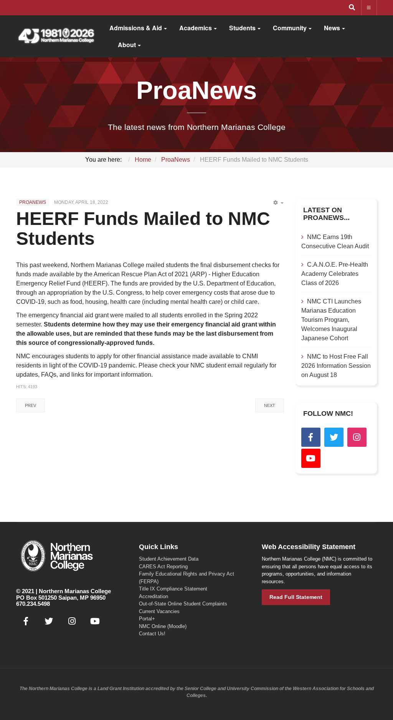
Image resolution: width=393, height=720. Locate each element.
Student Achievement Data (168, 559)
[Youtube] (310, 458)
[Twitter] (333, 437)
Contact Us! (152, 633)
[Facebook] (310, 437)
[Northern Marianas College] (56, 36)
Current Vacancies (159, 611)
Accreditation (153, 596)
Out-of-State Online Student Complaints (183, 604)
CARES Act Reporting (163, 566)
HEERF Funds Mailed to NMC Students (143, 228)
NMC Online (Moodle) (163, 626)
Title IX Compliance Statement (173, 589)
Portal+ (147, 619)
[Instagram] (357, 437)
